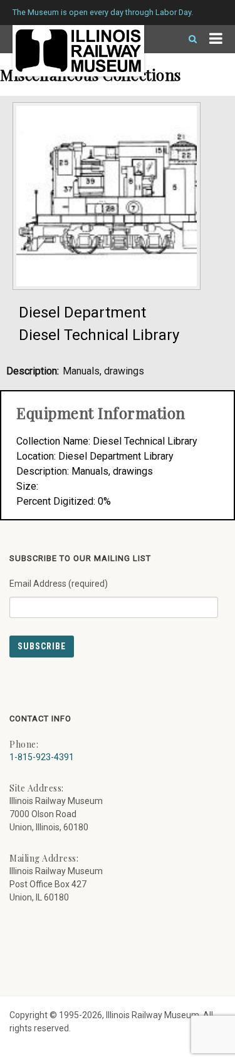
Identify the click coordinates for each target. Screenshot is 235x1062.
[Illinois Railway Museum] (78, 50)
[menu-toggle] (215, 39)
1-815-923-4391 (41, 757)
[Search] (187, 39)
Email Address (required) (58, 584)
